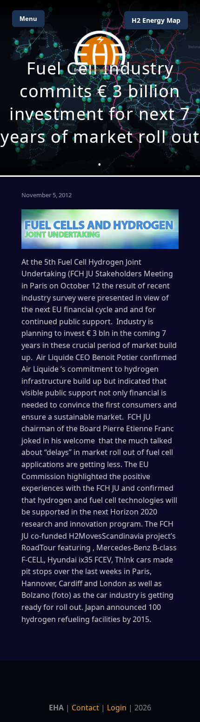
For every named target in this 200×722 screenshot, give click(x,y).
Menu (28, 18)
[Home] (100, 51)
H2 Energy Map (156, 20)
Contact (85, 707)
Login (117, 707)
